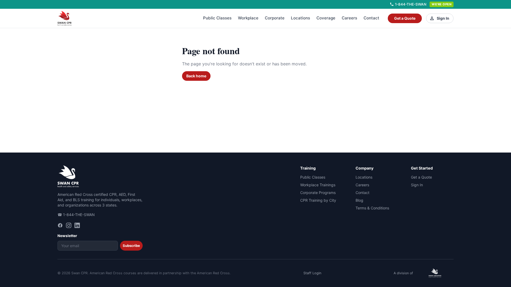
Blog (359, 200)
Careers (349, 17)
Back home (196, 76)
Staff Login (312, 273)
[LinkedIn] (77, 225)
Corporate (275, 17)
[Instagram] (68, 225)
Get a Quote (404, 18)
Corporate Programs (318, 192)
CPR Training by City (318, 200)
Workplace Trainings (317, 185)
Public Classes (217, 17)
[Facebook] (60, 225)
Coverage (325, 17)
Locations (300, 17)
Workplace (248, 17)
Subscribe (131, 245)
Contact (371, 17)
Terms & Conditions (372, 208)
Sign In (443, 18)
